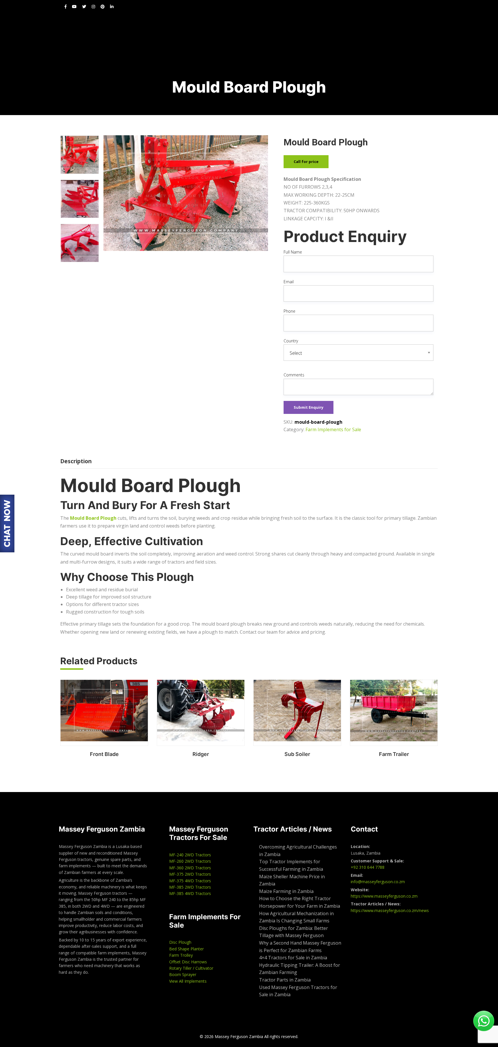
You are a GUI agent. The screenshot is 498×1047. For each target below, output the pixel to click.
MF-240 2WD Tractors (190, 855)
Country (291, 341)
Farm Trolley (181, 955)
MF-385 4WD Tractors (190, 893)
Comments (294, 375)
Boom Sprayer (182, 974)
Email (289, 281)
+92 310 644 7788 (367, 867)
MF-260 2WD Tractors (190, 861)
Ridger (201, 754)
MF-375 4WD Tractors (190, 880)
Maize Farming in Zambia (286, 891)
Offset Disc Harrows (188, 962)
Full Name (293, 252)
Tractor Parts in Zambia (285, 980)
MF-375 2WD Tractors (190, 874)
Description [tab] (76, 461)
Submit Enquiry (308, 407)
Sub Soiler (297, 754)
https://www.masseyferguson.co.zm (384, 896)
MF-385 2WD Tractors (190, 887)
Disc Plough (180, 942)
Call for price (306, 161)
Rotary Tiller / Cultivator (191, 968)
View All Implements (188, 981)
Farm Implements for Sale (333, 429)
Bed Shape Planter (186, 949)
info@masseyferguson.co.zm (378, 881)
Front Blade (104, 754)
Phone (289, 311)
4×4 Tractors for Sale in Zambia (293, 957)
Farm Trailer (394, 754)
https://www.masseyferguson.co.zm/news (390, 910)
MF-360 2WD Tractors (190, 867)
